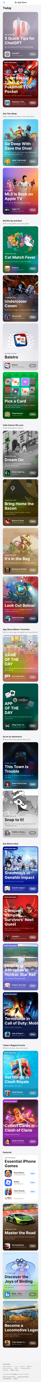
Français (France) (8, 1368)
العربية (16, 1366)
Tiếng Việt (5, 1370)
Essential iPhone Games (20, 1163)
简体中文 (29, 1366)
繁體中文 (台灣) (15, 1370)
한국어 (16, 1368)
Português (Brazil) (25, 1368)
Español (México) (7, 1366)
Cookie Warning (7, 1378)
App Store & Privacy (23, 1376)
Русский (22, 1366)
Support (16, 1378)
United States (6, 1364)
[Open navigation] (3, 2)
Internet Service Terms (9, 1376)
